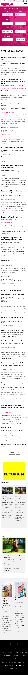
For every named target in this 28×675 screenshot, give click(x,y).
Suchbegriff (7, 36)
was (20, 11)
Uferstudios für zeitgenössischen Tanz (10, 433)
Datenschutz (18, 659)
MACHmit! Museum (5, 154)
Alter (7, 19)
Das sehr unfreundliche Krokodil (12, 217)
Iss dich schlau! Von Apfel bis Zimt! (12, 341)
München (13, 1)
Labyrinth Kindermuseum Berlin (8, 369)
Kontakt (23, 655)
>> (18, 452)
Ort (20, 28)
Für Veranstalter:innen (21, 652)
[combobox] (20, 14)
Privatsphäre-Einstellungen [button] (9, 662)
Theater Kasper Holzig (6, 244)
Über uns (9, 649)
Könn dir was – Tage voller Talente (12, 363)
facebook (20, 1)
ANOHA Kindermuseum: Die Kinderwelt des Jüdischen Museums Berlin (13, 81)
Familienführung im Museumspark (12, 295)
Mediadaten (18, 649)
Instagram (26, 1)
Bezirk (7, 28)
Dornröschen (5, 260)
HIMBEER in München (14, 669)
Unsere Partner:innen (6, 652)
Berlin (5, 1)
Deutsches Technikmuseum (7, 283)
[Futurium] (14, 471)
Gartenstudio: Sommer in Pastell (12, 317)
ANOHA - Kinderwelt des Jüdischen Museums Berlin (13, 88)
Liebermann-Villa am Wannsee (8, 325)
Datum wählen (7, 14)
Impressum (9, 659)
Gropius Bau (4, 175)
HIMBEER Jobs (22, 662)
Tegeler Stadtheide (5, 65)
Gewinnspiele (6, 655)
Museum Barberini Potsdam (7, 112)
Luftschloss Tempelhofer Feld (8, 390)
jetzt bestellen (20, 631)
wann (7, 11)
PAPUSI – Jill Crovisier (8, 428)
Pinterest (23, 1)
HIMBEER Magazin (8, 665)
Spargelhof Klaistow (5, 134)
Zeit (20, 19)
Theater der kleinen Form (7, 222)
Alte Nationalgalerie (6, 412)
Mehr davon (6, 530)
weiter (12, 452)
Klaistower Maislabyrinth (9, 128)
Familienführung (6, 277)
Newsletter (15, 655)
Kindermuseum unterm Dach (8, 199)
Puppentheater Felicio (6, 265)
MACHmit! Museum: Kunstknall (12, 148)
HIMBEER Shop (20, 665)
